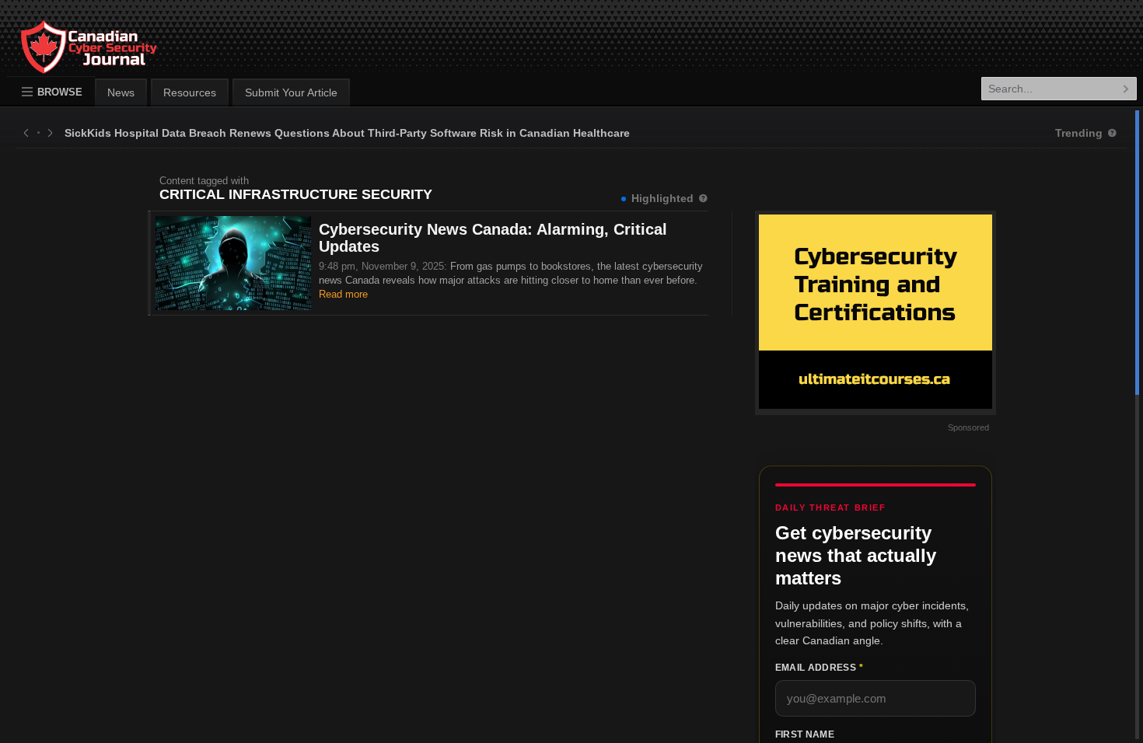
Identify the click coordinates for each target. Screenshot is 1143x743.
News (121, 92)
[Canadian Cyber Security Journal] (72, 59)
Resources (189, 92)
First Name (805, 734)
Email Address (819, 667)
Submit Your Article (291, 92)
